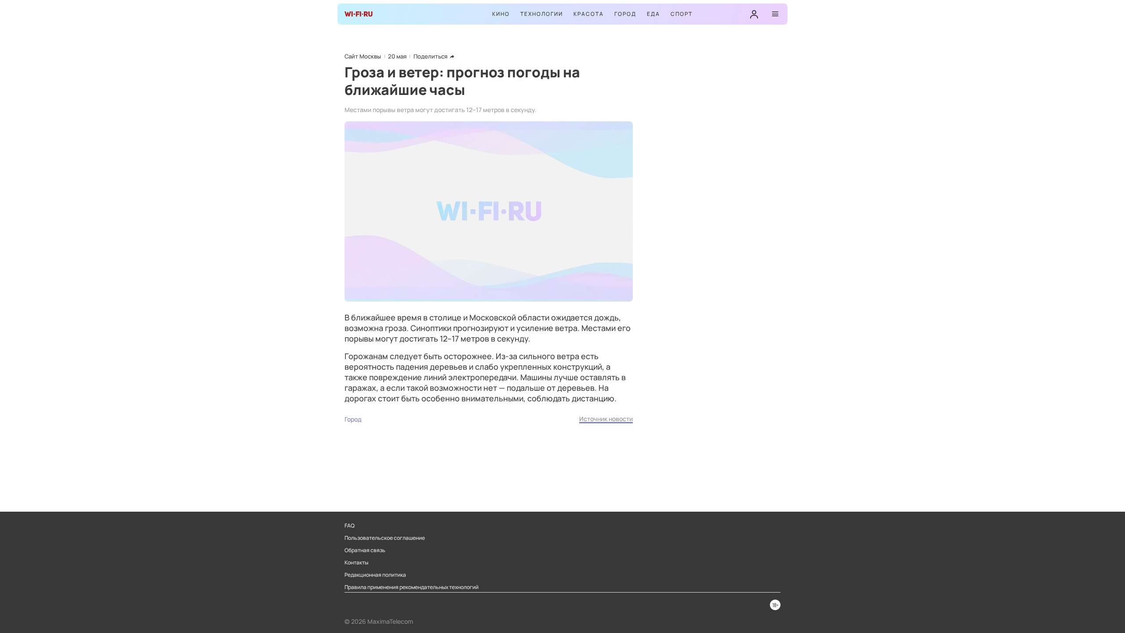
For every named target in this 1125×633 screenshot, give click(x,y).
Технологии (541, 14)
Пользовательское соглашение (385, 538)
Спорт (682, 14)
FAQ (350, 525)
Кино (501, 14)
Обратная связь (365, 550)
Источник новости (606, 419)
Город (625, 14)
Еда (653, 14)
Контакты (356, 562)
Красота (588, 14)
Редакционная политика (375, 574)
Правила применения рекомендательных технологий (412, 587)
